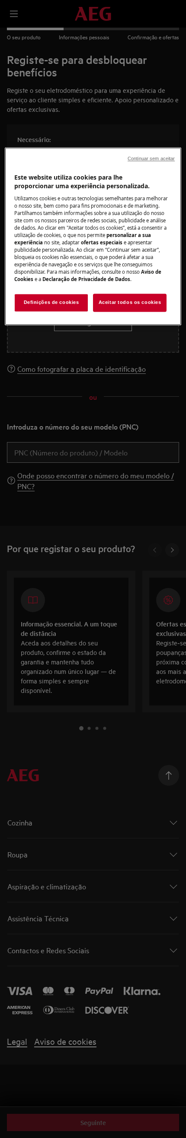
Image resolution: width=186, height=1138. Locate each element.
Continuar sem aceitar (151, 158)
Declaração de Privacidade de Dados (86, 279)
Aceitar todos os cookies (130, 302)
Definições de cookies (51, 302)
